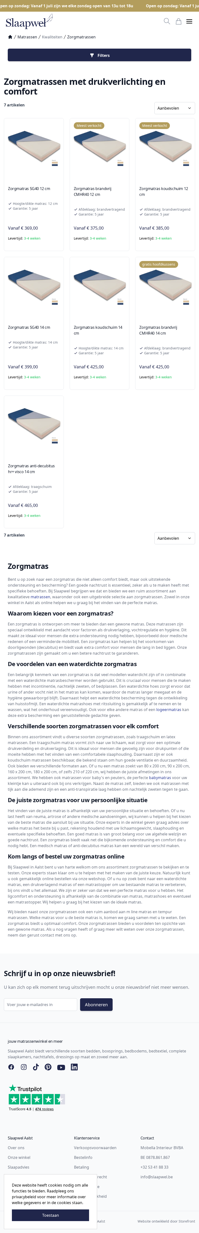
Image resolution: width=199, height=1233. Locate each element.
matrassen (40, 596)
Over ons (16, 1147)
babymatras (160, 777)
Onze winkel (19, 1157)
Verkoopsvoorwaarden (95, 1147)
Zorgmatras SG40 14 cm (29, 327)
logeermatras (168, 709)
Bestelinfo (83, 1157)
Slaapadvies (18, 1167)
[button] (189, 21)
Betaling (81, 1167)
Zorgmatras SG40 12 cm (29, 188)
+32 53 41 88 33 (154, 1167)
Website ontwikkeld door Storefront (166, 1221)
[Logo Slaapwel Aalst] (29, 21)
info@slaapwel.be (157, 1177)
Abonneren (96, 1004)
